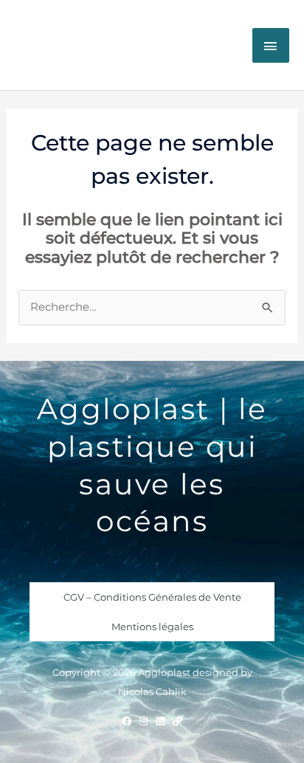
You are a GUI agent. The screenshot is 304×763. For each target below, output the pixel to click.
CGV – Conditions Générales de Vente (152, 597)
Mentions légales (152, 626)
